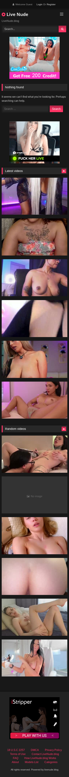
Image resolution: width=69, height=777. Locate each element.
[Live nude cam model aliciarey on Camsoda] (34, 196)
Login (39, 4)
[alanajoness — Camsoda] (34, 277)
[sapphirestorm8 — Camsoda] (34, 237)
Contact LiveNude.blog (45, 754)
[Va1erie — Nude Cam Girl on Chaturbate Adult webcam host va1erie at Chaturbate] (34, 400)
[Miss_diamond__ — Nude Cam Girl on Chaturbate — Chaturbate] (34, 658)
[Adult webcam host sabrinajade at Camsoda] (34, 359)
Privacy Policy (53, 750)
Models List (31, 762)
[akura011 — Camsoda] (34, 318)
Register (51, 4)
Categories (50, 762)
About (15, 762)
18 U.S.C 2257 (16, 750)
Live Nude (16, 14)
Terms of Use (18, 754)
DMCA (35, 750)
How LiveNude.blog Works (40, 758)
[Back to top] (58, 767)
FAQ (15, 758)
